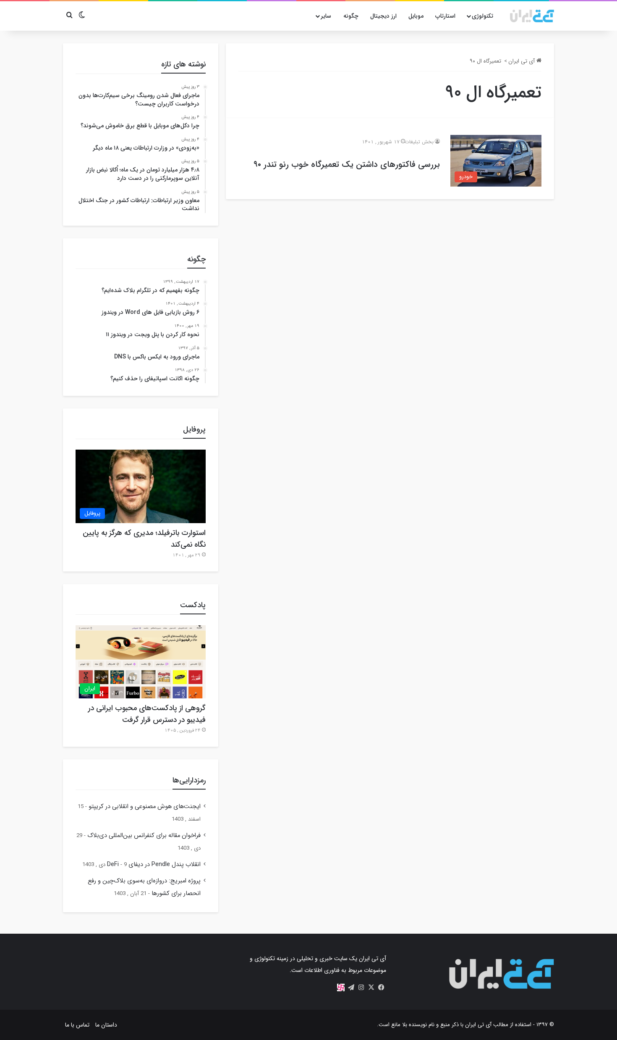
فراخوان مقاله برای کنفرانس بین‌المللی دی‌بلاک (144, 835)
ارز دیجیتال (383, 16)
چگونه (350, 16)
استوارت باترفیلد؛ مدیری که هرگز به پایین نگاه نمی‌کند (144, 538)
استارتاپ (445, 16)
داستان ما (106, 1024)
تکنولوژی (482, 16)
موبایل (416, 16)
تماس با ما (77, 1024)
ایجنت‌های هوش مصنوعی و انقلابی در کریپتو (145, 806)
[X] (371, 987)
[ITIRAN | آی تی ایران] (532, 16)
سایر (326, 16)
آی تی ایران (522, 61)
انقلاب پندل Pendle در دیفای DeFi (154, 864)
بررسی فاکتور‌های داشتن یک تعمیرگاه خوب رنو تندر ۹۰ (347, 164)
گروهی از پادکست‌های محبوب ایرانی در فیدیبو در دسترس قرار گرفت (147, 714)
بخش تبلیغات (419, 142)
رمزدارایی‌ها (189, 780)
